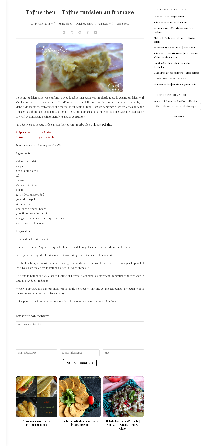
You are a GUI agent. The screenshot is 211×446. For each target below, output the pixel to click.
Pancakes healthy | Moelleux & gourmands (175, 84)
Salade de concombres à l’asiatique (171, 22)
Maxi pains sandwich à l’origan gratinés (36, 422)
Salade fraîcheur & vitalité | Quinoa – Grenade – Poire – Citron (123, 424)
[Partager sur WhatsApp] (87, 32)
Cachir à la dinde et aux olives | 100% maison (79, 422)
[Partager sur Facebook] (64, 32)
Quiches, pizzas (85, 23)
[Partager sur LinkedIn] (95, 32)
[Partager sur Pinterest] (79, 32)
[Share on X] (72, 32)
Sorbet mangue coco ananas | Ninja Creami (175, 47)
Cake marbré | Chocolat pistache (170, 78)
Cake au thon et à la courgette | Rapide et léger (176, 72)
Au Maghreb (65, 23)
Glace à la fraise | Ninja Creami (169, 16)
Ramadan (103, 23)
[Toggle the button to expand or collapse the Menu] (3, 4)
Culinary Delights (101, 124)
